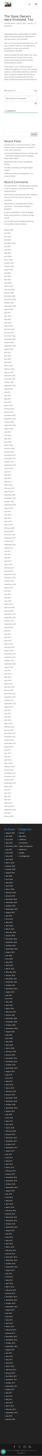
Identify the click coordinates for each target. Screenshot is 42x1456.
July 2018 (7, 511)
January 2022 (9, 372)
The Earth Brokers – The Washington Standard (21, 186)
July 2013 (7, 710)
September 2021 (10, 386)
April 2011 (8, 800)
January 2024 (9, 293)
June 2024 (7, 276)
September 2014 (10, 664)
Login (35, 91)
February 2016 (9, 607)
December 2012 (10, 733)
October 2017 (9, 541)
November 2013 (10, 697)
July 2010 (7, 813)
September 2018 (10, 505)
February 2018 (9, 528)
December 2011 (10, 773)
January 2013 (9, 730)
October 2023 (9, 303)
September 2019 (10, 465)
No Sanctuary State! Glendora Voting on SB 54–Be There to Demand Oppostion (20, 197)
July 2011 (7, 790)
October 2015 (9, 621)
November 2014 (10, 657)
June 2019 (7, 475)
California (22, 839)
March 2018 (8, 525)
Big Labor (22, 836)
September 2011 (10, 783)
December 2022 (10, 336)
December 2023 (10, 296)
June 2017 (7, 554)
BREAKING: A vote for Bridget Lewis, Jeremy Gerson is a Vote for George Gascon (19, 215)
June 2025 (7, 250)
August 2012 (8, 747)
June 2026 (7, 236)
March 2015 (8, 644)
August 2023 (8, 309)
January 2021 (9, 412)
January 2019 (9, 491)
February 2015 (9, 647)
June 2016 (7, 594)
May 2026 (7, 240)
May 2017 (7, 558)
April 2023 (8, 323)
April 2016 (8, 601)
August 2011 (8, 786)
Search (34, 134)
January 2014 (9, 690)
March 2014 (8, 684)
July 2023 (7, 313)
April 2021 (8, 402)
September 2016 (10, 584)
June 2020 (7, 435)
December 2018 (10, 495)
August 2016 (8, 588)
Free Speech (23, 843)
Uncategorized (24, 856)
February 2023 (9, 329)
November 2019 (10, 458)
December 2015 (10, 614)
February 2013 (9, 727)
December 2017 (10, 535)
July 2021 (7, 392)
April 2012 (8, 760)
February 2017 (9, 568)
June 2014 (7, 674)
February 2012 (9, 766)
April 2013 (8, 720)
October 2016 (9, 581)
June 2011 (7, 793)
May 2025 (7, 253)
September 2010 (10, 810)
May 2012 (7, 757)
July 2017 (7, 551)
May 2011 (7, 796)
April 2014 (8, 680)
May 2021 (7, 399)
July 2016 (7, 591)
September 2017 (10, 545)
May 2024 (7, 279)
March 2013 (8, 723)
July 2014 (7, 670)
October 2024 (9, 266)
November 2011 (10, 776)
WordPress (21, 1453)
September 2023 (10, 306)
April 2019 (8, 482)
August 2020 (8, 429)
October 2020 (9, 422)
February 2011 (9, 806)
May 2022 (7, 359)
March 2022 (8, 366)
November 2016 (10, 578)
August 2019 (8, 468)
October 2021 (9, 382)
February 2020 (9, 448)
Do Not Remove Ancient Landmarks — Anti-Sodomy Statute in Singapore (18, 206)
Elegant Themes (20, 1450)
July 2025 (7, 246)
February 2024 (9, 289)
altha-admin (10, 23)
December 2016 (10, 574)
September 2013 (10, 704)
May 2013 (7, 717)
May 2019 (7, 478)
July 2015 (7, 631)
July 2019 (7, 472)
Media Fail (22, 849)
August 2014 (8, 667)
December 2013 (10, 694)
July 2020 (7, 432)
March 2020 (8, 445)
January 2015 (9, 651)
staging (21, 853)
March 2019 (8, 485)
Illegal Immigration (26, 846)
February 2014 (9, 687)
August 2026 (8, 230)
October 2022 (9, 342)
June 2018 (7, 515)
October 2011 (9, 780)
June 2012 (7, 753)
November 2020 (10, 419)
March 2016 (8, 604)
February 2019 (9, 488)
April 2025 (8, 256)
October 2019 (9, 462)
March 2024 (8, 286)
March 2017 (8, 564)
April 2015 (8, 641)
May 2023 (7, 319)
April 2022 (8, 362)
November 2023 (10, 299)
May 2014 (7, 677)
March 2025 (8, 260)
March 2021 (8, 405)
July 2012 (7, 750)
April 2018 (8, 521)
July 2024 (7, 273)
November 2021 (10, 379)
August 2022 (8, 349)
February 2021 (9, 409)
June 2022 (7, 356)
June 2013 (7, 714)
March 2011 (8, 803)
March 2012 (8, 763)
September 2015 (10, 624)
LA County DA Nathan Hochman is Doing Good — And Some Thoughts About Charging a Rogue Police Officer (20, 156)
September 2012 (10, 743)
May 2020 (7, 439)
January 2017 (9, 571)
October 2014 (9, 660)
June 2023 (7, 316)
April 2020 (8, 442)
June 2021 (7, 395)
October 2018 (9, 501)
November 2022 (10, 339)
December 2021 (10, 376)
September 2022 (10, 346)
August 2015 (8, 627)
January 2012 (9, 770)
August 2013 (8, 707)
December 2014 (10, 654)
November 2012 (10, 737)
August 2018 (8, 508)
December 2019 (10, 455)
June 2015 (7, 634)
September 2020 (10, 425)
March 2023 (8, 326)
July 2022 (7, 352)
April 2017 (8, 561)
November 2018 (10, 498)
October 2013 (9, 700)
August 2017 (8, 548)
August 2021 (8, 389)
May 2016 (7, 598)
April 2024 (8, 283)
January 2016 (9, 611)
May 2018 (7, 518)
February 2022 (9, 369)
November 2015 (10, 617)
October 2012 (9, 740)
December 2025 (10, 243)
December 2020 (10, 415)
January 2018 (9, 531)
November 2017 (10, 538)
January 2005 (9, 816)
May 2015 (7, 637)
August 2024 (8, 270)
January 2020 (9, 452)
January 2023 (9, 333)
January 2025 (9, 263)
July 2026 (7, 233)
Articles (30, 23)
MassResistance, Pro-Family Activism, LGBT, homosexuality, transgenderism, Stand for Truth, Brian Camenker (20, 147)
